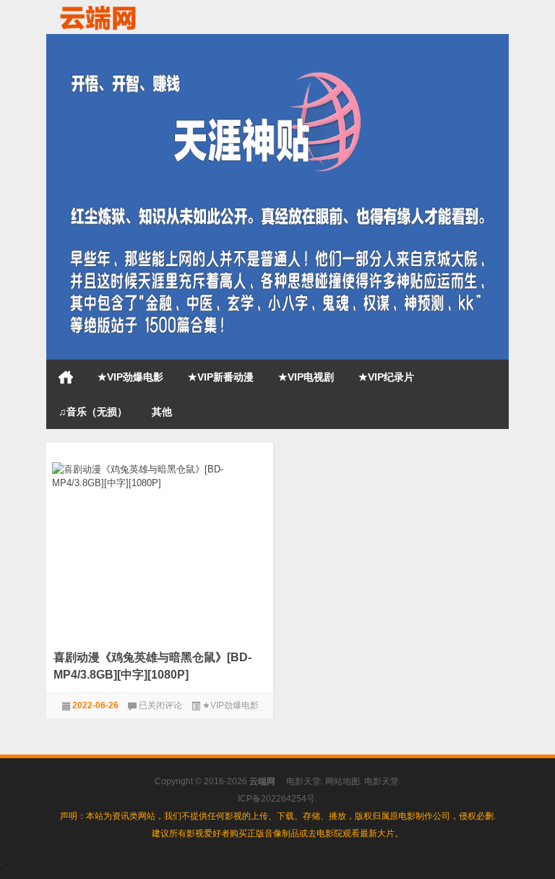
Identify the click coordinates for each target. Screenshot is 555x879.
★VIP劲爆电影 (130, 377)
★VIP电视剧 (306, 377)
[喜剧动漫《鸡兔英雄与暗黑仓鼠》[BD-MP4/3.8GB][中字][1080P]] (159, 474)
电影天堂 (303, 781)
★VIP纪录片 (386, 377)
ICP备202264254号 (276, 799)
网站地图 (342, 781)
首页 (65, 377)
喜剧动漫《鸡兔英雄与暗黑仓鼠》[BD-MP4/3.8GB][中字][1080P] (152, 666)
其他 (162, 411)
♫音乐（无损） (93, 411)
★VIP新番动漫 (221, 377)
